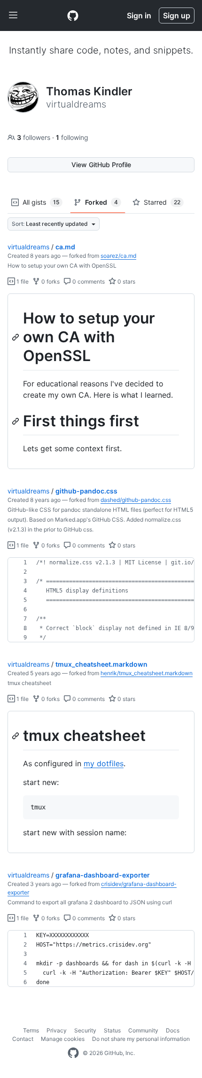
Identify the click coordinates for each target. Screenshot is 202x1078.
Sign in (139, 15)
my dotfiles (104, 763)
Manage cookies (63, 1038)
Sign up (176, 15)
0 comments (88, 281)
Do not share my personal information (141, 1038)
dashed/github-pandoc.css (136, 499)
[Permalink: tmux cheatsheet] (16, 736)
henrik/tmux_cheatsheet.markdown (147, 673)
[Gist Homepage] (72, 15)
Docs (172, 1030)
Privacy (57, 1030)
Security (85, 1030)
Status (112, 1030)
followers (34, 137)
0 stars (125, 281)
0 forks (50, 281)
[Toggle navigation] (13, 15)
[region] (101, 381)
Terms (31, 1030)
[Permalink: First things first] (16, 421)
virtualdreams (28, 247)
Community (143, 1030)
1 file (22, 281)
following (72, 137)
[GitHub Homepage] (73, 1053)
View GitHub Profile (101, 165)
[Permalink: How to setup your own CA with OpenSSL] (16, 337)
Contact (22, 1038)
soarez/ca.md (118, 255)
